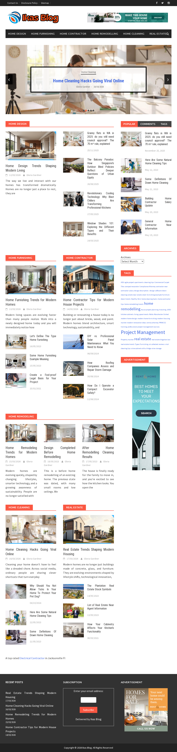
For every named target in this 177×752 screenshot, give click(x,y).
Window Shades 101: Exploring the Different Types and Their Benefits (100, 229)
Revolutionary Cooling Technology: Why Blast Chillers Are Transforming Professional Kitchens (100, 200)
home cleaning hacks (149, 299)
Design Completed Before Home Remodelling (59, 452)
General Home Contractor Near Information (158, 225)
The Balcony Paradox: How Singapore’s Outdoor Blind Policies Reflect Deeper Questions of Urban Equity (100, 168)
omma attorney (153, 323)
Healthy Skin (136, 299)
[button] (84, 110)
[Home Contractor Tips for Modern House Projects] (88, 279)
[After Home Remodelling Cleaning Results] (98, 432)
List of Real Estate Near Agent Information (100, 606)
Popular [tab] (129, 123)
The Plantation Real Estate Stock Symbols (100, 587)
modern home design (129, 318)
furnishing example (154, 295)
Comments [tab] (147, 123)
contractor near (162, 286)
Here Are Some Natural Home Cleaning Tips (43, 614)
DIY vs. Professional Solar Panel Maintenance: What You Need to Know (100, 341)
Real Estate (158, 33)
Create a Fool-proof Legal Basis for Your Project (43, 378)
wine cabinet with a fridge (141, 348)
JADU (169, 310)
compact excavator (132, 286)
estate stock (141, 295)
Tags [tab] (164, 123)
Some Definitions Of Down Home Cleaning (43, 633)
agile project (129, 282)
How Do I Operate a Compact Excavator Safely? (100, 389)
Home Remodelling (104, 33)
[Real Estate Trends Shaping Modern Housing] (88, 529)
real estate (142, 338)
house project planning (150, 310)
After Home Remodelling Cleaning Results (98, 452)
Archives (126, 257)
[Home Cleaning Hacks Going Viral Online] (31, 529)
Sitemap (45, 3)
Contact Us (12, 3)
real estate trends (127, 344)
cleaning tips (149, 282)
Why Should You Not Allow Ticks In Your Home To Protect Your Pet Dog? (43, 591)
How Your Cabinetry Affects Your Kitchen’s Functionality (100, 628)
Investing (162, 310)
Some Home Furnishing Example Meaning (43, 357)
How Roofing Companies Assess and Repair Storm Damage (100, 366)
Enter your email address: (88, 691)
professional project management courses (144, 327)
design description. (141, 291)
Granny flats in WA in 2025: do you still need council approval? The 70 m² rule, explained (100, 138)
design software (156, 291)
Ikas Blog (95, 719)
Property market (127, 339)
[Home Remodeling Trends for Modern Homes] (21, 432)
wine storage (156, 348)
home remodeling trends (133, 304)
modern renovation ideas (136, 323)
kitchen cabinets (127, 314)
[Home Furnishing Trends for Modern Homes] (31, 279)
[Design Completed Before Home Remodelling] (59, 432)
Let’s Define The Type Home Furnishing (43, 337)
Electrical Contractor (32, 658)
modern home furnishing (147, 318)
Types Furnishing (141, 344)
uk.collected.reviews (157, 344)
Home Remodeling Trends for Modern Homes (88, 80)
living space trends (141, 314)
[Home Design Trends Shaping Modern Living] (31, 145)
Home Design (17, 33)
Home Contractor (73, 33)
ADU (122, 282)
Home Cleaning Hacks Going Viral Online (29, 705)
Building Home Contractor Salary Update (158, 202)
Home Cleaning (133, 33)
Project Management (143, 332)
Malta (151, 314)
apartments (139, 282)
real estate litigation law (161, 339)
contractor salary (127, 291)
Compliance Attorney (147, 286)
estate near (132, 295)
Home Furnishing (43, 33)
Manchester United (161, 314)
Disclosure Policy (29, 3)
